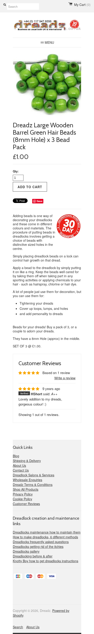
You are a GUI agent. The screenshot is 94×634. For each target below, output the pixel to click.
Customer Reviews (26, 503)
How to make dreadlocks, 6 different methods (45, 537)
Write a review (65, 377)
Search (18, 627)
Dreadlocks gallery (26, 551)
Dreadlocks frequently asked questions (41, 541)
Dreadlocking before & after (32, 556)
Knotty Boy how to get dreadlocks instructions (45, 561)
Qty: (15, 171)
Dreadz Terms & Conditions (32, 484)
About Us (19, 465)
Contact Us (21, 470)
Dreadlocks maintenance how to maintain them (47, 532)
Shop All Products (25, 489)
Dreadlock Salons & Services (33, 475)
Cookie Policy (22, 499)
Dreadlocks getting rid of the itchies (38, 546)
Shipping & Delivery (27, 460)
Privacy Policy (23, 494)
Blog (16, 456)
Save (39, 201)
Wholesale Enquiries (27, 479)
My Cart (82, 4)
